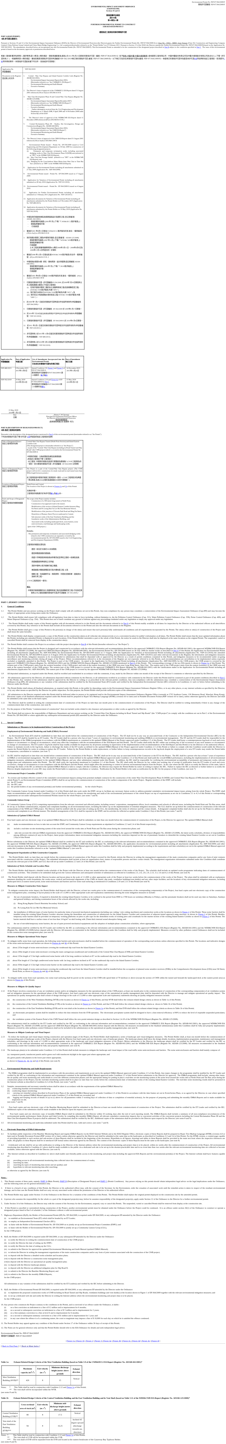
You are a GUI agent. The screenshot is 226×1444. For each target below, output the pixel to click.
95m (19, 960)
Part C (199, 47)
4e (31, 1061)
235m (20, 947)
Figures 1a (58, 486)
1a (52, 493)
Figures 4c (22, 1061)
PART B (63, 1181)
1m (65, 960)
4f (37, 1061)
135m (20, 956)
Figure (80, 1341)
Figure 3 (60, 368)
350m (20, 965)
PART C (103, 1181)
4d (28, 1061)
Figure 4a (54, 380)
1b (66, 486)
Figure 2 (51, 368)
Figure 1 (71, 1341)
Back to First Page (10, 1346)
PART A (44, 1181)
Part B (167, 47)
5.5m (33, 956)
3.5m (33, 965)
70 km (120, 978)
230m (20, 952)
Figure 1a (205, 663)
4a (43, 387)
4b (66, 943)
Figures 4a (56, 943)
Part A (51, 434)
